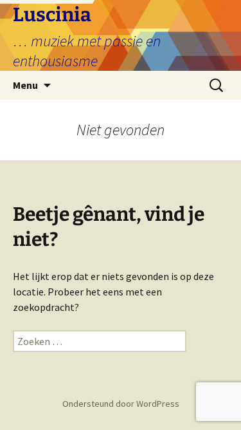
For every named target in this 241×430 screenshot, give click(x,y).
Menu (25, 85)
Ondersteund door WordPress (120, 403)
